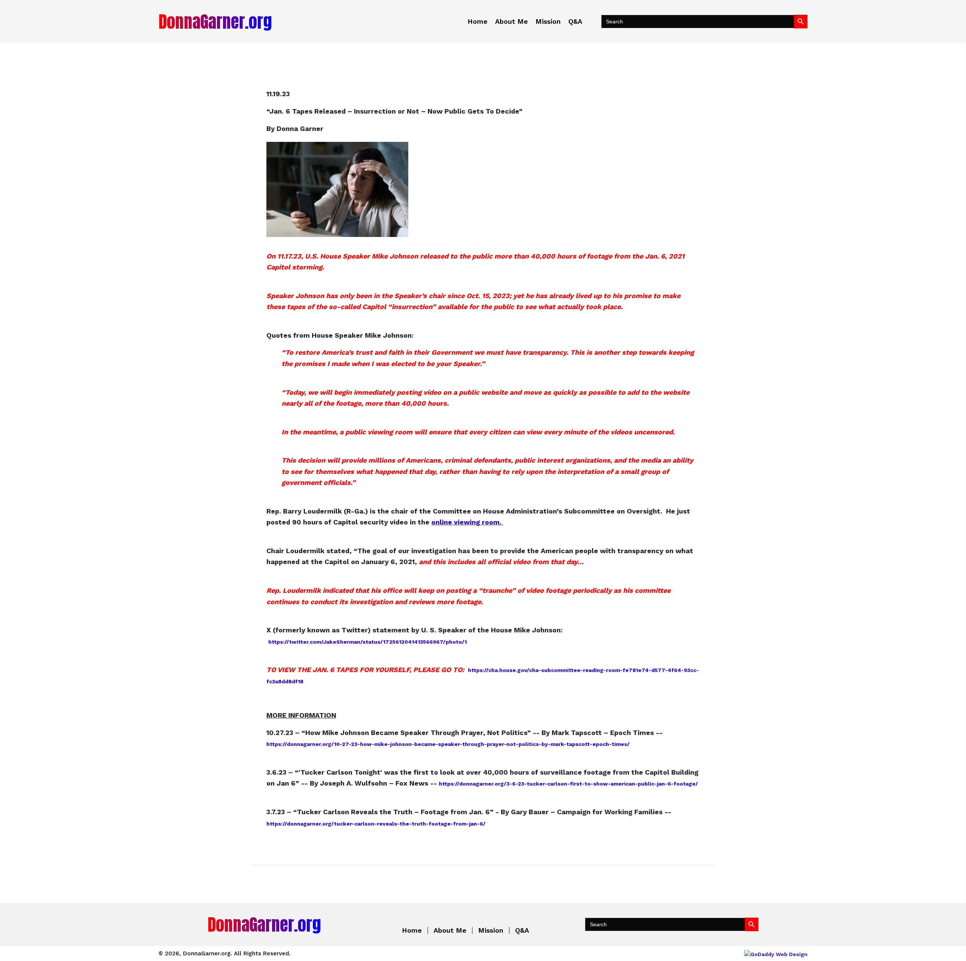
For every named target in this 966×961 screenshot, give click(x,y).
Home (412, 930)
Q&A (522, 930)
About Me (450, 930)
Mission (490, 930)
